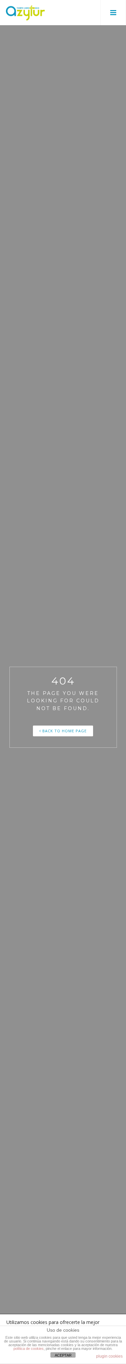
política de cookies (28, 1349)
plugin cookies (109, 1356)
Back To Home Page (64, 730)
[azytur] (25, 12)
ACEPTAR (63, 1355)
